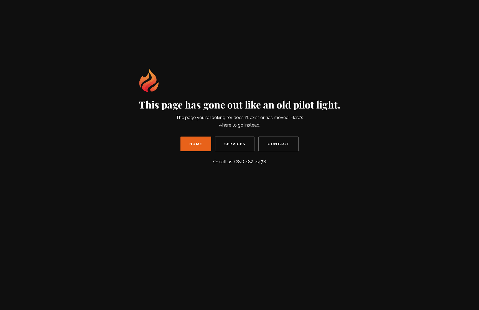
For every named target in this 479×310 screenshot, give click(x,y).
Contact (278, 144)
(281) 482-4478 (250, 161)
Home (195, 144)
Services (235, 144)
